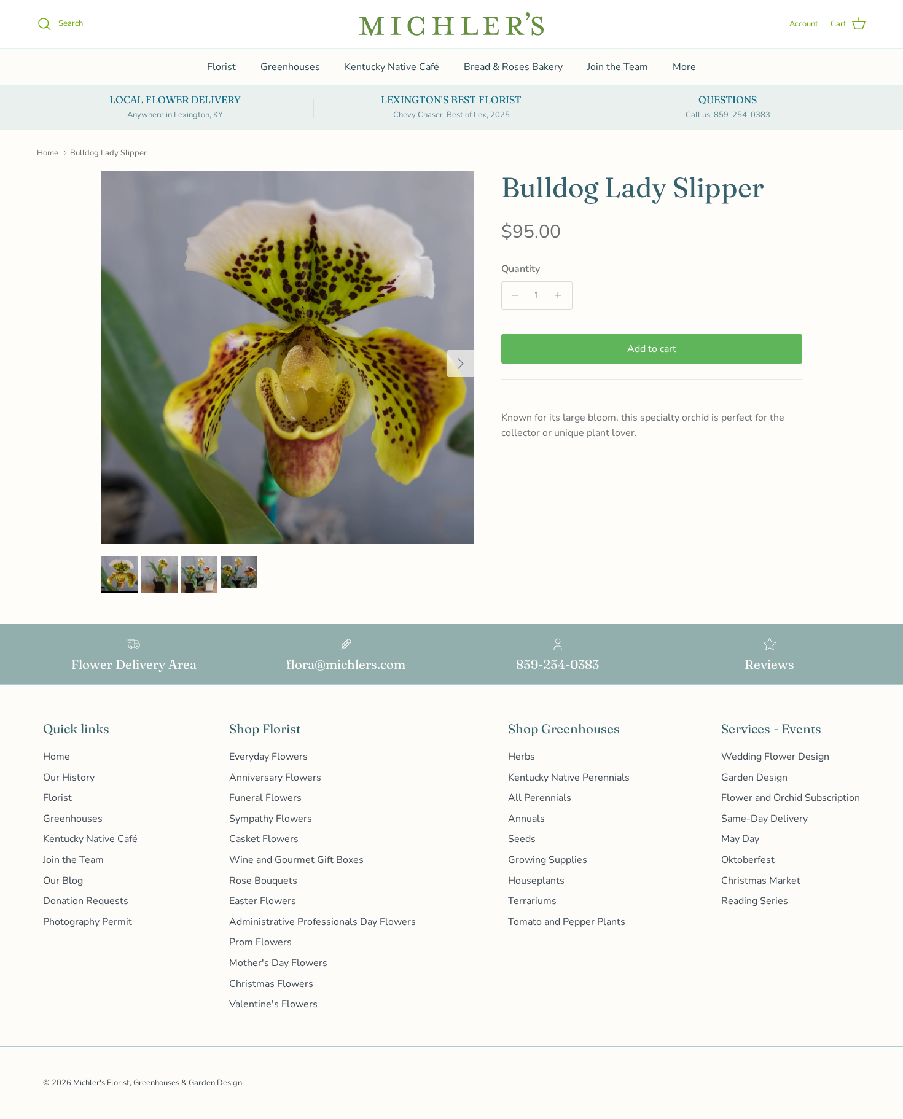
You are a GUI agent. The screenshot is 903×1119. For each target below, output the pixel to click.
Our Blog (63, 880)
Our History (69, 777)
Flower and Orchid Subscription (790, 798)
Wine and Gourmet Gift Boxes (296, 860)
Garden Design (754, 777)
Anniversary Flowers (275, 777)
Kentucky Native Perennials (569, 777)
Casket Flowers (264, 839)
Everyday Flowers (268, 756)
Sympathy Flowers (270, 818)
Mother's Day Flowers (278, 963)
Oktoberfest (748, 860)
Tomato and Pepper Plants (566, 922)
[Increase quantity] (561, 295)
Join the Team (617, 67)
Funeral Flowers (265, 798)
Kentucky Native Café (392, 67)
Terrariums (532, 901)
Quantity (520, 269)
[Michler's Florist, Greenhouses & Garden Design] (451, 24)
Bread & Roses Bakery (513, 67)
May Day (740, 839)
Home (47, 152)
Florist (221, 67)
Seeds (522, 839)
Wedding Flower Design (775, 756)
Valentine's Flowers (273, 1004)
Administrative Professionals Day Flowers (322, 922)
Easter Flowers (262, 901)
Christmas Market (760, 880)
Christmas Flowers (271, 984)
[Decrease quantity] (512, 295)
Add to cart (651, 349)
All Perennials (539, 798)
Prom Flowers (260, 942)
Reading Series (754, 901)
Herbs (521, 756)
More (684, 67)
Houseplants (536, 880)
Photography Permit (87, 922)
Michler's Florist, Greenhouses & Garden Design (157, 1082)
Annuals (526, 818)
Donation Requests (85, 901)
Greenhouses (290, 67)
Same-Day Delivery (764, 818)
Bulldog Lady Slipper (108, 152)
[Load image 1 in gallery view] (287, 357)
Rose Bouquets (263, 880)
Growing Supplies (547, 860)
